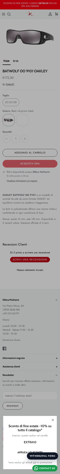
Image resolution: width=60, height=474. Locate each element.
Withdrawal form (42, 455)
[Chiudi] (52, 419)
